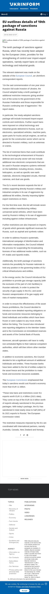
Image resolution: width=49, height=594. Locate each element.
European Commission (17, 380)
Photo (27, 509)
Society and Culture (13, 529)
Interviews (29, 505)
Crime (11, 537)
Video (26, 512)
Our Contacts (14, 557)
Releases (28, 519)
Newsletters (24, 9)
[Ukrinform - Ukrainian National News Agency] (25, 4)
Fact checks (13, 521)
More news (24, 478)
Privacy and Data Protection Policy (28, 587)
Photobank (34, 9)
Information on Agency (14, 553)
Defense (12, 525)
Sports (11, 533)
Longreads (29, 516)
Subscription (14, 9)
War (10, 505)
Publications (30, 502)
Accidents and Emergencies (14, 541)
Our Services (13, 566)
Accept (24, 591)
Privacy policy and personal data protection (15, 571)
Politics (11, 514)
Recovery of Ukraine (13, 510)
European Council (24, 76)
